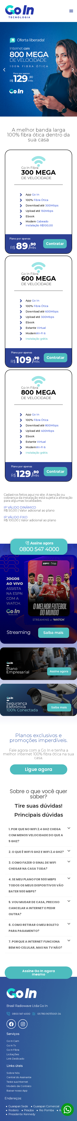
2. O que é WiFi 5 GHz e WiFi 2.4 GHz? (36, 852)
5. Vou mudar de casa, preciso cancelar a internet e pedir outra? (34, 908)
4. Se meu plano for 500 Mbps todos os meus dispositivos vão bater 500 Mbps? (36, 885)
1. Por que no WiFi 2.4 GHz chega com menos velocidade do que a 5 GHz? (36, 835)
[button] (71, 11)
